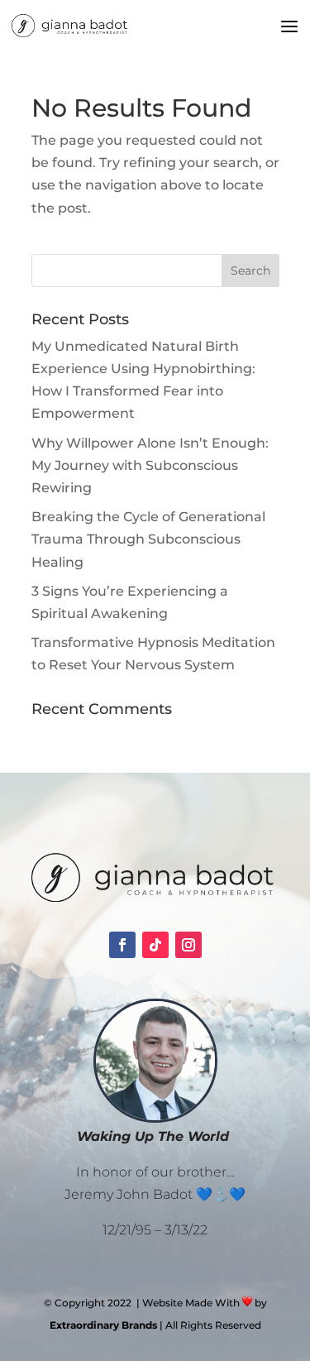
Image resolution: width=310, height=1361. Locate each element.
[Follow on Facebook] (122, 945)
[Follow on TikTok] (155, 945)
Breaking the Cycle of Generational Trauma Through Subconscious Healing (148, 539)
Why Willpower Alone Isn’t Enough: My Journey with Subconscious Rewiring (150, 465)
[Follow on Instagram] (188, 945)
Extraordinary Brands (103, 1325)
